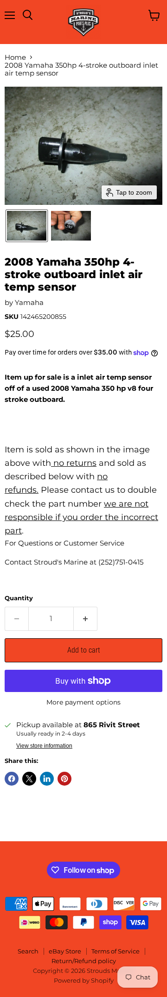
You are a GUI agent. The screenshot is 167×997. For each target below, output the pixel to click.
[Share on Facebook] (12, 779)
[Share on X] (29, 779)
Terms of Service (115, 951)
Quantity (19, 598)
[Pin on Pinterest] (64, 779)
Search (28, 951)
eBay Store (65, 951)
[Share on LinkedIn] (47, 779)
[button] (26, 225)
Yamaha (29, 302)
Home (15, 57)
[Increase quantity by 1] (85, 619)
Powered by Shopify (84, 980)
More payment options (83, 702)
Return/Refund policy (83, 961)
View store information (44, 746)
